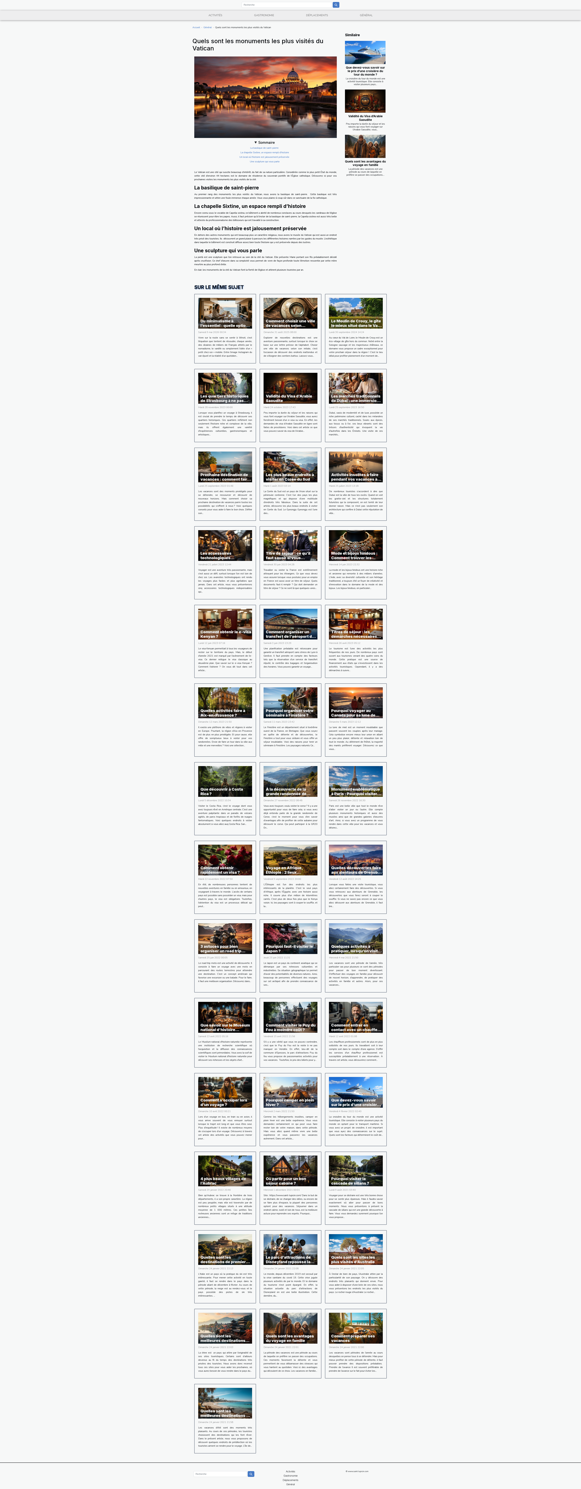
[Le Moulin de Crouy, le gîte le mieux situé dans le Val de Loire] (356, 313)
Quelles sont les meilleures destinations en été (225, 1415)
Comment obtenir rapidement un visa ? (220, 870)
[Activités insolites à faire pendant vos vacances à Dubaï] (356, 466)
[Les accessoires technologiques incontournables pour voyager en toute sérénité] (225, 545)
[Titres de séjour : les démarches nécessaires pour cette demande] (356, 624)
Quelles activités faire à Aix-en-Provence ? (222, 712)
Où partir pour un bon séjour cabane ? (286, 1181)
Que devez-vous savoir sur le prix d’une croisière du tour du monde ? (365, 71)
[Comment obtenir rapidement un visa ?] (225, 859)
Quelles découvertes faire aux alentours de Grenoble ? (356, 872)
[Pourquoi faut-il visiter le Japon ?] (290, 938)
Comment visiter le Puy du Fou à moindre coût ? (291, 1027)
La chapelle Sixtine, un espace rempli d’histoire (264, 152)
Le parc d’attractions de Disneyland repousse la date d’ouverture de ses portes (289, 1264)
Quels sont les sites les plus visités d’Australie (353, 1259)
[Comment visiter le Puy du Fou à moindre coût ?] (290, 1017)
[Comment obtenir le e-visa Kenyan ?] (225, 624)
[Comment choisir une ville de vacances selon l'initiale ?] (290, 313)
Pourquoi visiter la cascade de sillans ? (350, 1181)
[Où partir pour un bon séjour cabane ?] (290, 1170)
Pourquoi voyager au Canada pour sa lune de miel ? (353, 715)
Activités (215, 15)
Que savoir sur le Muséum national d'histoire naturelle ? (225, 1030)
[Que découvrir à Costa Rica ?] (225, 781)
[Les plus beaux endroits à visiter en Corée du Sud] (290, 466)
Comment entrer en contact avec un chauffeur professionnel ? (356, 1030)
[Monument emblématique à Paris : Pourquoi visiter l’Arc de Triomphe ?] (356, 781)
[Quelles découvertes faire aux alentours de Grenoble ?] (356, 859)
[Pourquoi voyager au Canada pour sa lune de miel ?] (356, 702)
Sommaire (266, 142)
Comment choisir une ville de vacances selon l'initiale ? (290, 325)
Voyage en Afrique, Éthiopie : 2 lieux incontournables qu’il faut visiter (290, 875)
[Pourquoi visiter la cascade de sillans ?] (356, 1170)
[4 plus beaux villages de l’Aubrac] (225, 1170)
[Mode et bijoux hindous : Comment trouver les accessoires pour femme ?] (356, 545)
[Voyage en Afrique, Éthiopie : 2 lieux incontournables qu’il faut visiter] (290, 859)
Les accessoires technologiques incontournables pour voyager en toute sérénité (225, 560)
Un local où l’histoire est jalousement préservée (264, 157)
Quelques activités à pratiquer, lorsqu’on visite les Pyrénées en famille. (355, 951)
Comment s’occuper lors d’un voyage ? (223, 1102)
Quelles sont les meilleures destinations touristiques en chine (222, 1340)
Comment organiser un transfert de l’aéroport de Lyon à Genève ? (290, 636)
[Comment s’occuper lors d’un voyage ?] (225, 1092)
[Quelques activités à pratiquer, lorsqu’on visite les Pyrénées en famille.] (356, 938)
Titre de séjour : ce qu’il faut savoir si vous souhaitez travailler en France (288, 560)
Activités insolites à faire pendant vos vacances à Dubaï (354, 479)
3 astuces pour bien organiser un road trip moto (220, 951)
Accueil (196, 27)
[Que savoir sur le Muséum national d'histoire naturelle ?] (225, 1017)
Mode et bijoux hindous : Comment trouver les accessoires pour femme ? (356, 558)
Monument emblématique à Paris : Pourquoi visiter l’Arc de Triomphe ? (355, 794)
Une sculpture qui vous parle (265, 161)
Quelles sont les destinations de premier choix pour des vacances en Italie (224, 1264)
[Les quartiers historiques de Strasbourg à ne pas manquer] (225, 388)
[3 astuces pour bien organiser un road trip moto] (225, 938)
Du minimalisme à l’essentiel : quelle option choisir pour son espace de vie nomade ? (224, 328)
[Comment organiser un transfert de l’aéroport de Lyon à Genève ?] (290, 624)
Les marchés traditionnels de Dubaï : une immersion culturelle (356, 400)
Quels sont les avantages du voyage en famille (365, 163)
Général (366, 15)
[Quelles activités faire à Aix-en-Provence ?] (225, 702)
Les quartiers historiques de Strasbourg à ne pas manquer (224, 400)
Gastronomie (264, 15)
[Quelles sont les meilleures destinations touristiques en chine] (225, 1328)
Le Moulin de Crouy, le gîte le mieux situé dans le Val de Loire (356, 325)
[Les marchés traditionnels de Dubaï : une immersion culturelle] (356, 388)
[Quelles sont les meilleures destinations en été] (225, 1403)
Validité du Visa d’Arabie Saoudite (365, 117)
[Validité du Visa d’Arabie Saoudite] (365, 101)
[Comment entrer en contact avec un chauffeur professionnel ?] (356, 1017)
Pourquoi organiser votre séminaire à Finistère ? (289, 712)
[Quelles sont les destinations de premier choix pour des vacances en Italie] (225, 1249)
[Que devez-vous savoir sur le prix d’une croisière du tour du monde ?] (365, 52)
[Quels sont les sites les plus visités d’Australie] (356, 1249)
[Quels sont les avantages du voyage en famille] (365, 146)
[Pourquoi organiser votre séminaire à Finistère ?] (290, 702)
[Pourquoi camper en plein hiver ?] (290, 1092)
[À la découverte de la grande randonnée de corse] (290, 781)
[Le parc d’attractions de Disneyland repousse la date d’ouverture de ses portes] (290, 1249)
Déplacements (317, 15)
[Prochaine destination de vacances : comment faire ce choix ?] (225, 466)
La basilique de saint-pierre (264, 148)
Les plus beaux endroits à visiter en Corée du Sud (290, 477)
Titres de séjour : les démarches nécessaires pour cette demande (354, 636)
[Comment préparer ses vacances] (356, 1328)
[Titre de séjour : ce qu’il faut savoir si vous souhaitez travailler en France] (290, 545)
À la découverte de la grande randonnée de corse (286, 794)
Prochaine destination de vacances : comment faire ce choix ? (224, 479)
